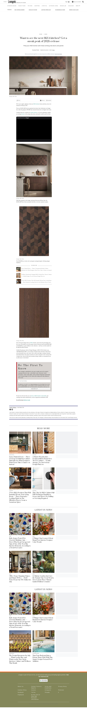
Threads (47, 692)
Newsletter (49, 100)
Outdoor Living (53, 5)
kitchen (22, 114)
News (45, 34)
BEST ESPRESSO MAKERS (20, 9)
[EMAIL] (12, 409)
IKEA (31, 342)
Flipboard (21, 694)
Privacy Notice (24, 385)
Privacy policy (62, 686)
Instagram (48, 690)
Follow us (43, 100)
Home (40, 34)
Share (19, 100)
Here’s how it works (58, 54)
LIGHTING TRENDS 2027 (46, 9)
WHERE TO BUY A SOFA (73, 9)
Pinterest (61, 690)
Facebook (21, 692)
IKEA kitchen (36, 104)
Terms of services (34, 384)
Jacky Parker (36, 50)
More (77, 5)
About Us (20, 686)
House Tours (22, 5)
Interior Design (11, 5)
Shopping (37, 5)
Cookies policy (22, 690)
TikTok (33, 692)
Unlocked (71, 5)
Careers (33, 690)
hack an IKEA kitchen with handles (38, 395)
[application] (34, 129)
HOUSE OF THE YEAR (33, 9)
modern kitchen (33, 112)
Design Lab (63, 5)
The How (30, 5)
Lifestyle (44, 5)
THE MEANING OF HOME (60, 9)
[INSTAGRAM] (10, 409)
